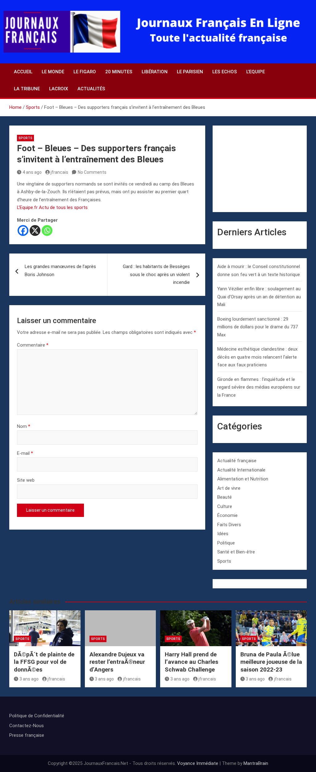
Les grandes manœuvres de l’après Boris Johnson (60, 270)
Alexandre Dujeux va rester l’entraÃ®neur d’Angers (117, 662)
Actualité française (236, 460)
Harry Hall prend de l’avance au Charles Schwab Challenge (191, 662)
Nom (23, 426)
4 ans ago (32, 172)
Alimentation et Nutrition (242, 479)
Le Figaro (84, 72)
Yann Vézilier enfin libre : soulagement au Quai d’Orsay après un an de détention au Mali (259, 296)
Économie (227, 515)
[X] (35, 230)
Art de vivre (228, 488)
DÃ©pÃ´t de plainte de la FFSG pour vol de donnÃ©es (44, 662)
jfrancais (59, 172)
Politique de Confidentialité (36, 716)
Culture (224, 506)
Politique (226, 543)
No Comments (92, 172)
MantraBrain (255, 763)
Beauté (224, 497)
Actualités (91, 89)
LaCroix (58, 89)
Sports (25, 138)
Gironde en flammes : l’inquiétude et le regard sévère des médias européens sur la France (258, 387)
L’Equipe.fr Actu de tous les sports (52, 207)
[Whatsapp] (47, 230)
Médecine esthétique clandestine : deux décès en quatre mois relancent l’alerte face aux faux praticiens (257, 357)
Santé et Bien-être (236, 552)
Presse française (26, 735)
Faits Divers (229, 524)
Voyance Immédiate (197, 763)
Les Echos (224, 72)
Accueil (23, 72)
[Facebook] (23, 230)
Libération (155, 72)
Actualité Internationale (241, 470)
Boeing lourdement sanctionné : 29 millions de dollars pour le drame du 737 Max (257, 327)
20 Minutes (118, 72)
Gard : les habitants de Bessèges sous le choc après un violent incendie (156, 274)
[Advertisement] (259, 168)
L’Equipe (255, 72)
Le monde (53, 72)
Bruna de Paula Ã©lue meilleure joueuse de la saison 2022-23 (271, 662)
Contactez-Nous (26, 725)
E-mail (25, 453)
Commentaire (32, 345)
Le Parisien (190, 72)
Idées (222, 533)
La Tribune (27, 89)
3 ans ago (29, 678)
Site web (26, 480)
